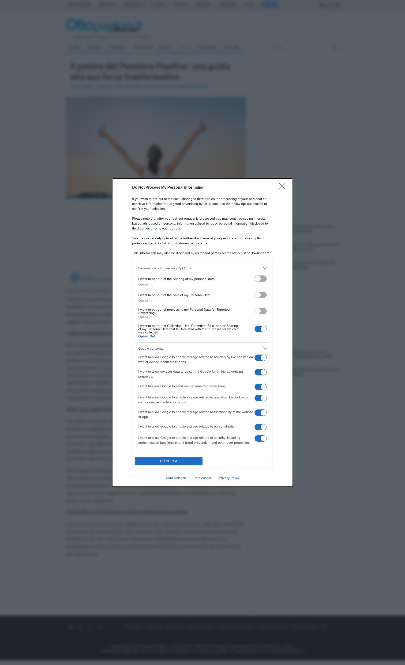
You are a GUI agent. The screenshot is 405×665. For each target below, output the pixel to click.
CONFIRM (168, 461)
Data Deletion (176, 478)
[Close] (283, 187)
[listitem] (202, 268)
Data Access (202, 478)
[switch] (261, 278)
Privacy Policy (229, 478)
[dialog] (202, 333)
